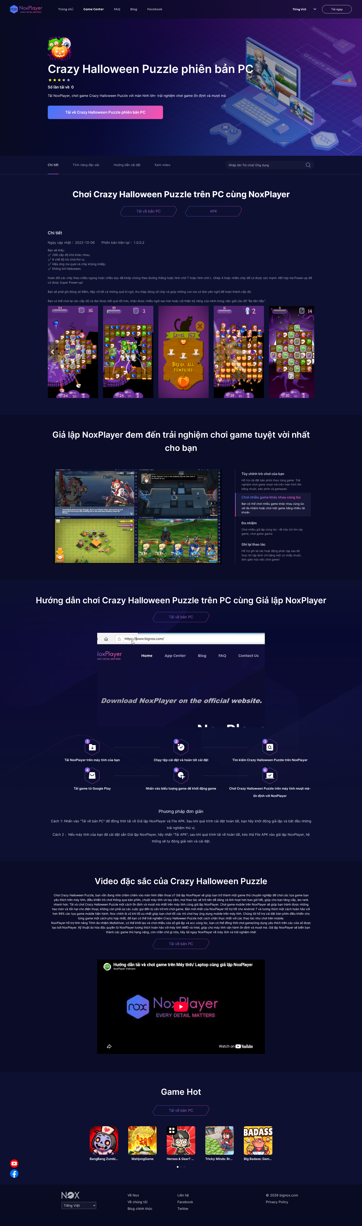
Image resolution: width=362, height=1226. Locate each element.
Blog (133, 9)
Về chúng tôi (137, 1202)
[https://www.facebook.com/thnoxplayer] (14, 1173)
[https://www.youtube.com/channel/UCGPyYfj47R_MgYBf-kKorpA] (14, 1163)
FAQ (117, 9)
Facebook (154, 9)
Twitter (183, 1209)
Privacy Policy (277, 1202)
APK (213, 211)
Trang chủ (65, 9)
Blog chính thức (140, 1209)
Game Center (93, 9)
